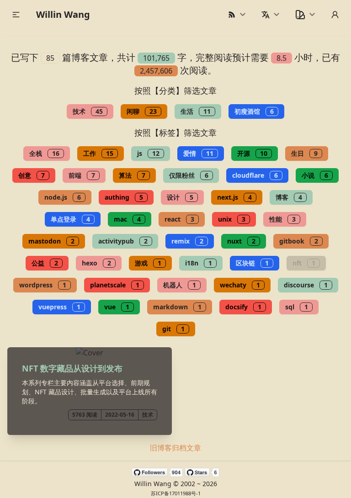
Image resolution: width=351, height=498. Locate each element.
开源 (252, 153)
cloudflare (255, 175)
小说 (315, 175)
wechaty (240, 285)
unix (231, 219)
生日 (304, 153)
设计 (180, 197)
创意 (31, 175)
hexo (96, 263)
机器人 (179, 285)
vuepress (59, 306)
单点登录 (70, 219)
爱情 (198, 153)
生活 (196, 111)
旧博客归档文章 (175, 448)
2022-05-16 (119, 415)
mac (127, 219)
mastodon (51, 241)
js (148, 153)
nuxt (241, 241)
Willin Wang (63, 14)
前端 (82, 175)
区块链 (252, 263)
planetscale (114, 285)
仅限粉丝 (188, 175)
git (173, 328)
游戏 (148, 263)
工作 (98, 153)
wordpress (42, 285)
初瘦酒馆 (254, 111)
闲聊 (142, 111)
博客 (289, 197)
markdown (177, 306)
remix (187, 241)
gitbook (298, 241)
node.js (62, 197)
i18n (198, 263)
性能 (282, 219)
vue (116, 306)
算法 (132, 175)
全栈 (44, 153)
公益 (45, 263)
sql (296, 306)
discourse (306, 285)
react (179, 219)
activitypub (123, 241)
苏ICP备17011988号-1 (176, 493)
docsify (243, 306)
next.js (234, 197)
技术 (88, 111)
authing (124, 197)
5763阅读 (84, 415)
